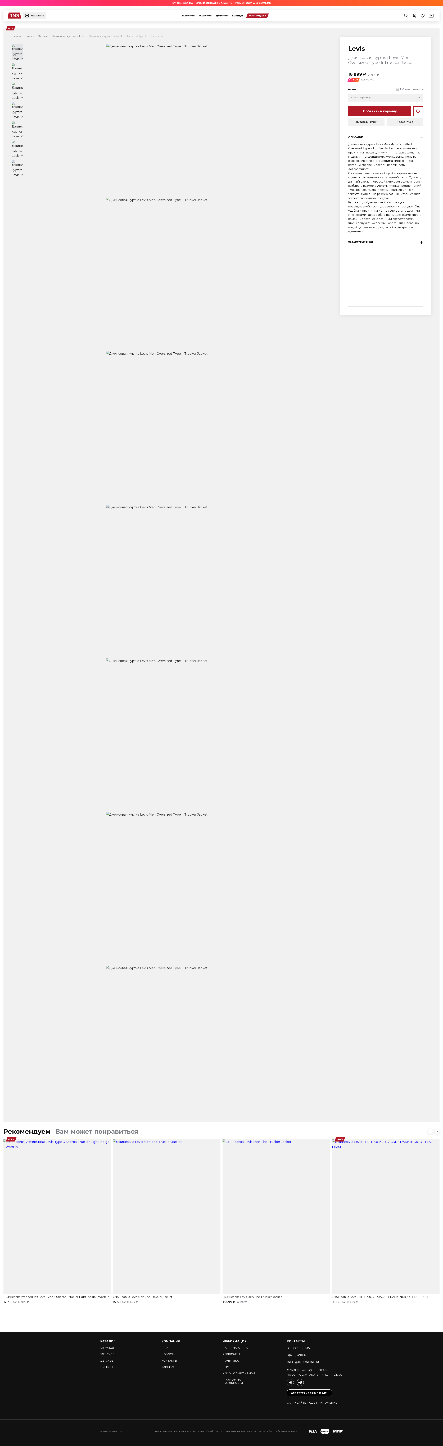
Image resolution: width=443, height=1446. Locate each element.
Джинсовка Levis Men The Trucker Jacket (142, 1297)
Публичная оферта (285, 1431)
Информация (235, 1341)
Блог (165, 1347)
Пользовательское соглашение (172, 1431)
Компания (170, 1341)
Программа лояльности (233, 1381)
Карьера (167, 1367)
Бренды (237, 15)
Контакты (169, 1360)
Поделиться (405, 122)
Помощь (229, 1367)
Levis (356, 48)
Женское (205, 15)
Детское (222, 15)
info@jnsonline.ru (303, 1362)
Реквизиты (231, 1354)
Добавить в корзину (380, 111)
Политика (231, 1360)
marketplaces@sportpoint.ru (311, 1370)
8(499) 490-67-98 (300, 1355)
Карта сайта (265, 1431)
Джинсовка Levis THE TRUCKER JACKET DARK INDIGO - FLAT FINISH (381, 1297)
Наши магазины (235, 1347)
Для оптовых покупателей (310, 1392)
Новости (168, 1354)
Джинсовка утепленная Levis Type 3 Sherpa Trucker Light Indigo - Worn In (56, 1297)
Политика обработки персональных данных (219, 1431)
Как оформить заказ (239, 1373)
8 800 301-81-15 (298, 1348)
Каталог (107, 1341)
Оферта (251, 1431)
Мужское (188, 15)
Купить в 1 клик (366, 122)
